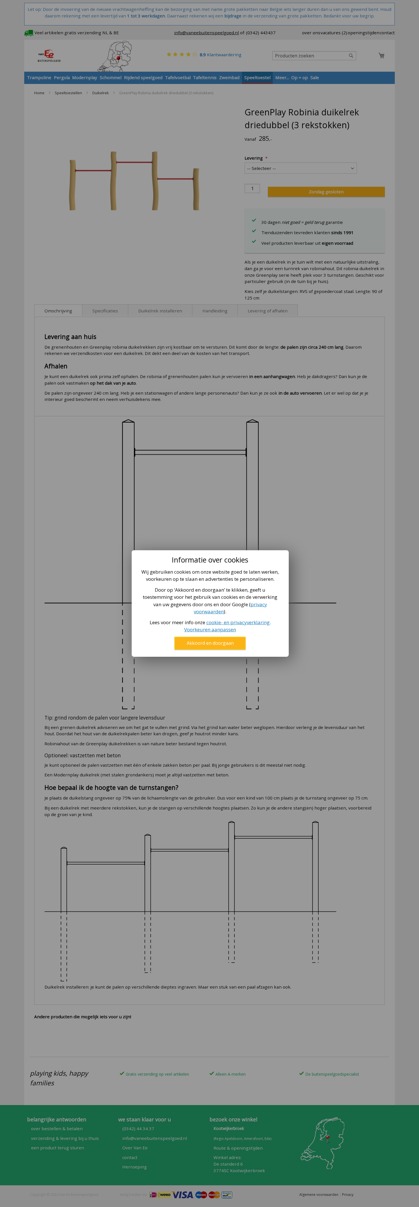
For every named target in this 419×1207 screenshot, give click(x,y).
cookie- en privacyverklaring (238, 622)
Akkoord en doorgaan (210, 643)
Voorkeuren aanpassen (210, 629)
